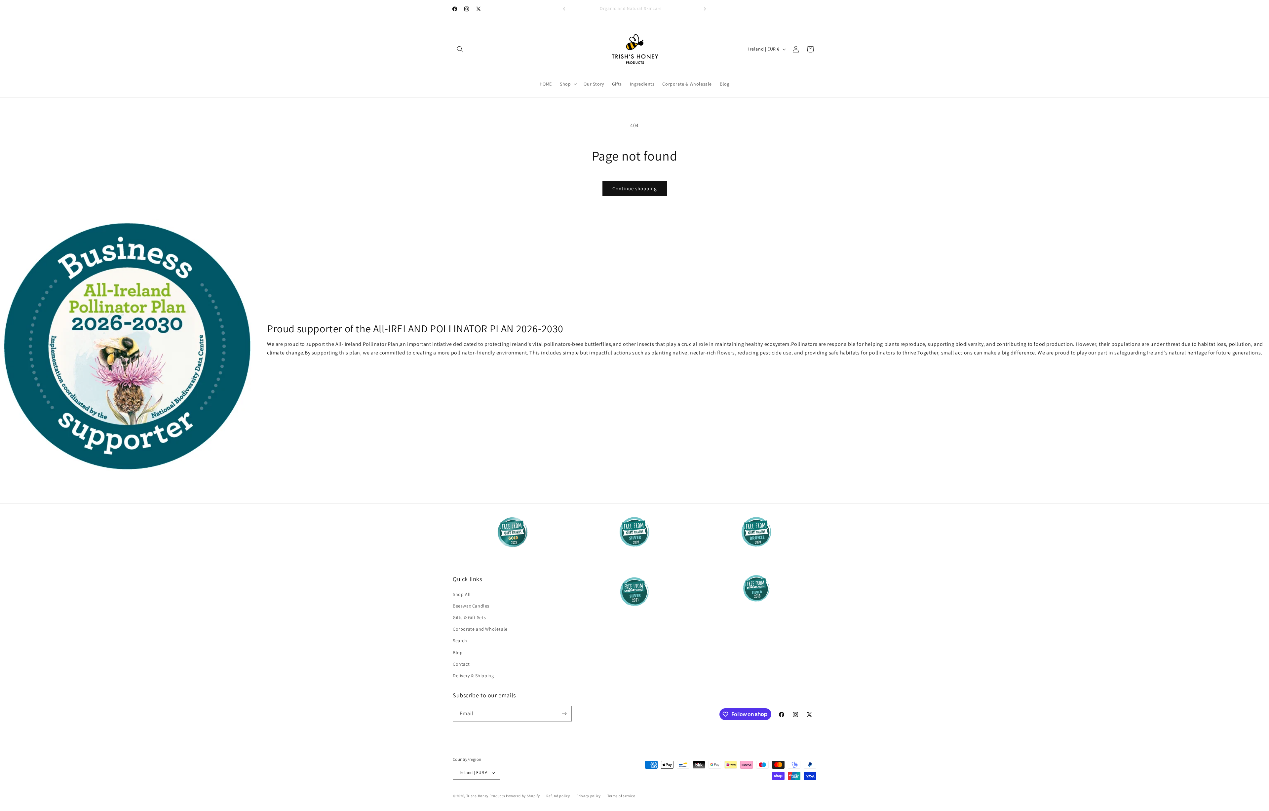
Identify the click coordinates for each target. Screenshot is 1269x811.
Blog (457, 652)
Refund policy (558, 795)
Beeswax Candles (471, 606)
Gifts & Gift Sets (469, 617)
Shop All (462, 594)
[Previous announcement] (564, 9)
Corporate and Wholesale (480, 629)
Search (460, 641)
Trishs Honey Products (485, 795)
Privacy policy (588, 795)
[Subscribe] (564, 713)
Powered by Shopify (523, 795)
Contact (461, 664)
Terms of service (621, 795)
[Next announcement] (705, 9)
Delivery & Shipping (473, 676)
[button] (460, 49)
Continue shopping (634, 188)
